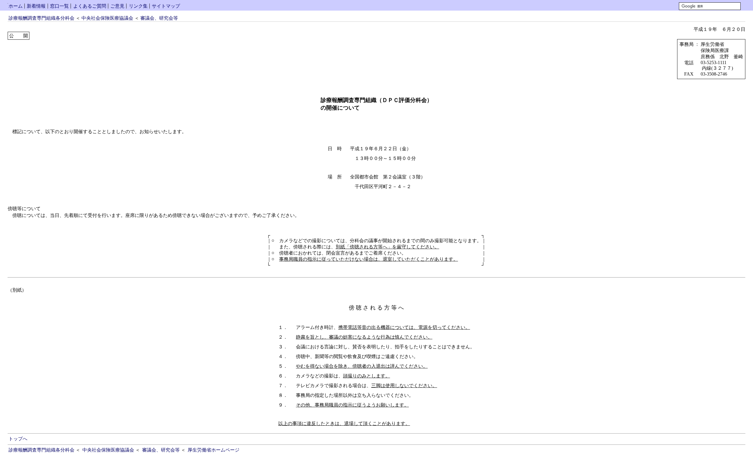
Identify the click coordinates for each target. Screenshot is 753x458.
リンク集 (138, 6)
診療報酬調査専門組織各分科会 (41, 18)
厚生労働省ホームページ (213, 449)
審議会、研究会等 (159, 18)
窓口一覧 (59, 6)
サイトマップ (166, 6)
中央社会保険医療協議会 (107, 18)
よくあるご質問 (89, 6)
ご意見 (117, 6)
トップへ (18, 438)
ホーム (16, 6)
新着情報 (36, 6)
